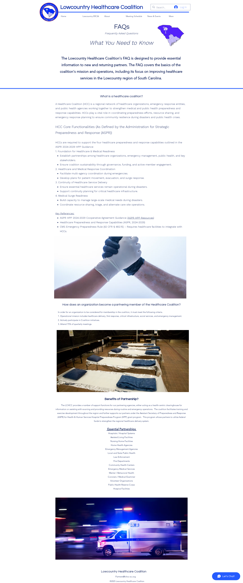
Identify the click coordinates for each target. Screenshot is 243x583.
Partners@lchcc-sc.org (125, 576)
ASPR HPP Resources (140, 217)
